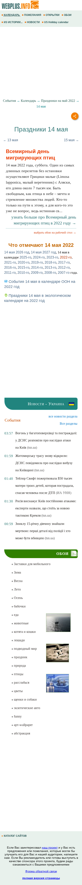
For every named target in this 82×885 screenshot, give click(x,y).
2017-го (64, 262)
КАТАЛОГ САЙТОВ (15, 835)
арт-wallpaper (23, 725)
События (9, 100)
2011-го (10, 272)
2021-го (10, 262)
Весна (17, 581)
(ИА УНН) (63, 493)
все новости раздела (63, 416)
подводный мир (25, 648)
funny (17, 716)
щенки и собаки (25, 699)
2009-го (37, 272)
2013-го (50, 267)
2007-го (64, 272)
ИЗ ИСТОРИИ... (13, 22)
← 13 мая (10, 140)
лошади (19, 640)
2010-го (23, 272)
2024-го (39, 257)
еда (16, 615)
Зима (17, 572)
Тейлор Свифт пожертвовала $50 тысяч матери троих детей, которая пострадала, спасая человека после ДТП (44, 486)
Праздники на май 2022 (58, 100)
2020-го (23, 262)
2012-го (64, 267)
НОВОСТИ (33, 22)
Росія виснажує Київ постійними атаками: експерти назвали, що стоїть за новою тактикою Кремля (45, 508)
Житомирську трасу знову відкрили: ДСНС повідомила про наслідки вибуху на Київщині (44, 463)
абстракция (21, 733)
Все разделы (68, 423)
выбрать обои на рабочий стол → (55, 232)
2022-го (66, 257)
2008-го (50, 272)
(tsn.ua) (32, 447)
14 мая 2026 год (16, 252)
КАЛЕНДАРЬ (11, 15)
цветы (18, 691)
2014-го (37, 267)
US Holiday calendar (56, 22)
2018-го (50, 262)
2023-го (52, 257)
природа (19, 665)
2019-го (37, 262)
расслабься (21, 682)
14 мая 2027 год (43, 252)
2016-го (10, 267)
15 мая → (71, 140)
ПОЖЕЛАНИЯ (33, 15)
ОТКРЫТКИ (52, 15)
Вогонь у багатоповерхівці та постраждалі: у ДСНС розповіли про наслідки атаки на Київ (46, 440)
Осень (18, 598)
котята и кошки (24, 631)
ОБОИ (67, 15)
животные (21, 623)
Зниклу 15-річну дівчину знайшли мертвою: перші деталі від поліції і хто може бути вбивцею (42, 531)
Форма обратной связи (41, 871)
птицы (18, 674)
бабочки (19, 606)
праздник (20, 657)
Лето (17, 589)
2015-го (23, 267)
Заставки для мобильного (31, 564)
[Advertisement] (41, 63)
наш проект (50, 847)
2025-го (25, 257)
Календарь (28, 100)
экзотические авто (26, 708)
